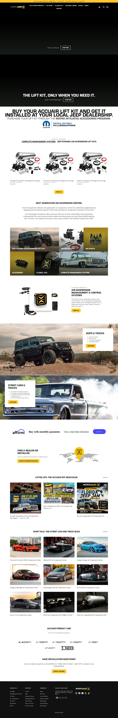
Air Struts (12, 701)
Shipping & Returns (30, 698)
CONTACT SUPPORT (59, 671)
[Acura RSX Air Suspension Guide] (92, 574)
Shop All (76, 310)
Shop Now (65, 48)
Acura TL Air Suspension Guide (20, 615)
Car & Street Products (36, 6)
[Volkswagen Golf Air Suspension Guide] (59, 574)
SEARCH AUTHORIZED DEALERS (28, 461)
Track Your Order (29, 706)
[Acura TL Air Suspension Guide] (25, 602)
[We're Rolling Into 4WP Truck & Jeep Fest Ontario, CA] (59, 493)
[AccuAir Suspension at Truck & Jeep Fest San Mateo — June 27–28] (25, 498)
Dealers (59, 8)
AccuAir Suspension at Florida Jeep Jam (90, 516)
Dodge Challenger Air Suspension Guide (24, 587)
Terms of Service (29, 703)
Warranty (42, 694)
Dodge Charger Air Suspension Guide (90, 560)
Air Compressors (14, 698)
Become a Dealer (44, 698)
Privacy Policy (28, 701)
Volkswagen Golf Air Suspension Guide (57, 587)
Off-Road (49, 6)
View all (59, 192)
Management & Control (16, 694)
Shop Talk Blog (43, 703)
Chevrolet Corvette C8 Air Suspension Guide (25, 560)
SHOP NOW (13, 402)
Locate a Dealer (44, 696)
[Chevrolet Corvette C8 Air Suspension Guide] (25, 547)
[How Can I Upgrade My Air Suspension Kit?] (92, 602)
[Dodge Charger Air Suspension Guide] (92, 547)
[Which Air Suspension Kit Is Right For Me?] (59, 602)
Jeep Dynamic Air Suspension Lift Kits (76, 141)
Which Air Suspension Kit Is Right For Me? (58, 615)
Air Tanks (12, 696)
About (87, 6)
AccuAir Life (59, 6)
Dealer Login (43, 701)
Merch (11, 706)
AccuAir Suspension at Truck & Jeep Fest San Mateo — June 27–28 (24, 517)
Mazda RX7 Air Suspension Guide (55, 560)
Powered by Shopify (59, 712)
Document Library (71, 6)
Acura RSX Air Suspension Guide (88, 587)
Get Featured (43, 706)
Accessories (13, 703)
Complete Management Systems (39, 141)
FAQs (26, 694)
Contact (80, 6)
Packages (12, 691)
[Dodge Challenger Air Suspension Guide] (25, 574)
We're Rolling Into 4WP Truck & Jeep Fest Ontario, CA (58, 507)
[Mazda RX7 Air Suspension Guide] (59, 547)
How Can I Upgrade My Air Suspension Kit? (92, 615)
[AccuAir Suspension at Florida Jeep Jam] (92, 498)
